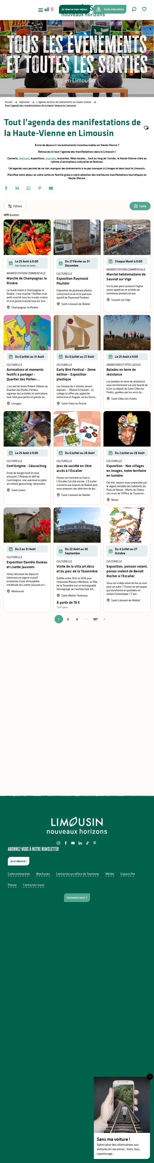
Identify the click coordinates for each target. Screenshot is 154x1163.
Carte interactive (19, 874)
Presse (12, 885)
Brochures (43, 874)
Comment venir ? (77, 898)
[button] (134, 9)
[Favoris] (145, 9)
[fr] (50, 9)
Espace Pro (128, 874)
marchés (51, 158)
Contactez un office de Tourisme (77, 874)
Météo (109, 874)
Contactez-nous (33, 885)
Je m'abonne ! (19, 861)
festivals (24, 158)
